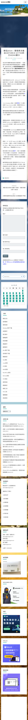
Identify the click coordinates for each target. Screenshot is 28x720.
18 (10, 303)
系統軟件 (5, 336)
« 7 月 (4, 310)
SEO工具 (5, 396)
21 (19, 303)
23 (4, 305)
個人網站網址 (6, 253)
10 (7, 300)
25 (10, 305)
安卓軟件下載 (6, 358)
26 (13, 305)
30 (4, 308)
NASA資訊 (5, 374)
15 (23, 300)
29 (23, 305)
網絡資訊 (6, 182)
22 (23, 303)
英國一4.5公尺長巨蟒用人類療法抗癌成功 (13, 434)
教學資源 (5, 386)
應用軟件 (5, 351)
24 (7, 305)
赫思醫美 (5, 326)
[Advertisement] (14, 33)
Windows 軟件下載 (7, 332)
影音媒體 (5, 345)
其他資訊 (5, 402)
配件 (14, 155)
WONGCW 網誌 (5, 2)
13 (16, 300)
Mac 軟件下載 (6, 355)
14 (19, 300)
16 (4, 303)
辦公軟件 (5, 339)
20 (16, 303)
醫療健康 (5, 399)
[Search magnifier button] (24, 281)
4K (24, 94)
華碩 (18, 105)
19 (13, 303)
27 (16, 305)
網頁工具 (5, 393)
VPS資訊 (5, 371)
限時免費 (5, 329)
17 (7, 303)
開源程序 (5, 390)
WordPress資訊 (6, 377)
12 (13, 300)
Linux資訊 (5, 367)
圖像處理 (5, 342)
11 (10, 300)
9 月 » (7, 310)
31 (7, 308)
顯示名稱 (5, 239)
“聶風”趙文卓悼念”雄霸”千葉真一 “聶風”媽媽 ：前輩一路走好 (14, 192)
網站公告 (5, 323)
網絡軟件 (5, 348)
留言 (4, 218)
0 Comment (19, 58)
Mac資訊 (5, 364)
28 (19, 305)
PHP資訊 (5, 383)
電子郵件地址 (6, 246)
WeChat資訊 (6, 380)
